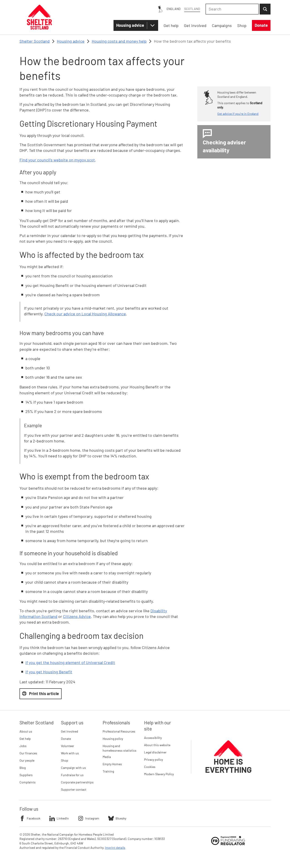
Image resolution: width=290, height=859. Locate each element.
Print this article (44, 693)
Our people (26, 760)
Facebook (33, 818)
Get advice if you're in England (238, 114)
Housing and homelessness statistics (119, 748)
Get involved (69, 731)
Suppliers (26, 775)
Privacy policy (153, 759)
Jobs (23, 746)
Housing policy (113, 739)
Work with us (70, 753)
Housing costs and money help (119, 41)
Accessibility (153, 738)
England (174, 9)
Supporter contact (73, 789)
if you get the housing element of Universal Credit (70, 662)
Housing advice (130, 25)
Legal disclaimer (155, 752)
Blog (22, 768)
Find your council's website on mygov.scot (57, 159)
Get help (25, 739)
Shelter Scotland (34, 41)
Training (108, 771)
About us (25, 731)
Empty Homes (112, 764)
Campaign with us (73, 768)
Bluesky (121, 818)
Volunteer (67, 746)
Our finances (28, 753)
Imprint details (115, 847)
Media (107, 757)
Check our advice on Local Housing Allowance (85, 313)
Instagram (92, 818)
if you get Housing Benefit (48, 671)
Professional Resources (119, 731)
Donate (66, 739)
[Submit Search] (265, 9)
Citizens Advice (77, 616)
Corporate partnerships (77, 782)
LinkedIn (63, 818)
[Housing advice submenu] (152, 25)
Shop (64, 760)
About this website (157, 745)
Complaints (27, 782)
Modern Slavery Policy (159, 774)
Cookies (149, 767)
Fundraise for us (72, 775)
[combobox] (232, 9)
